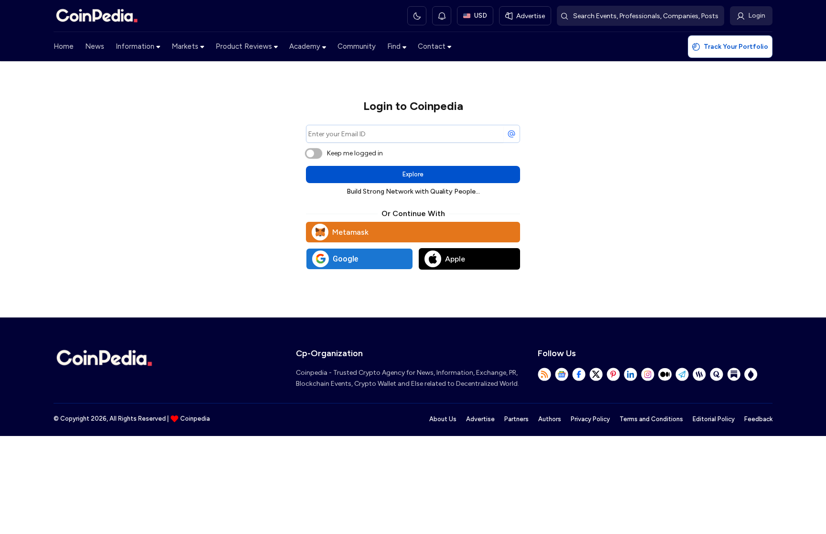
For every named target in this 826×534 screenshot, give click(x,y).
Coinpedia (195, 418)
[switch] (313, 153)
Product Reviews (244, 46)
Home (64, 46)
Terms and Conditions (651, 419)
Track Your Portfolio (736, 47)
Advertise (480, 419)
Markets (185, 46)
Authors (549, 419)
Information (135, 46)
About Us (442, 419)
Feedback (758, 419)
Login (756, 15)
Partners (516, 419)
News (94, 46)
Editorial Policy (714, 419)
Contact (432, 46)
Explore (413, 174)
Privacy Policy (590, 419)
